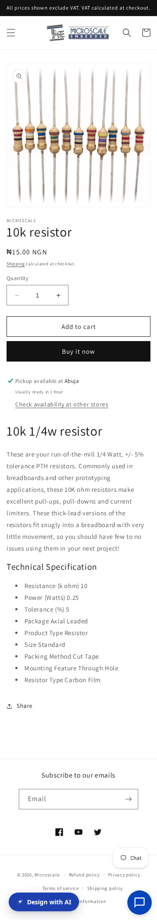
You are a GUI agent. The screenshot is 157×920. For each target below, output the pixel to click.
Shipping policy (105, 888)
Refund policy (84, 875)
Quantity (17, 278)
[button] (10, 32)
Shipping (16, 264)
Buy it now (78, 351)
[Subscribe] (128, 799)
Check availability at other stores (61, 404)
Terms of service (60, 888)
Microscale (46, 875)
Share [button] (25, 706)
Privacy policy (124, 875)
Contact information (82, 901)
